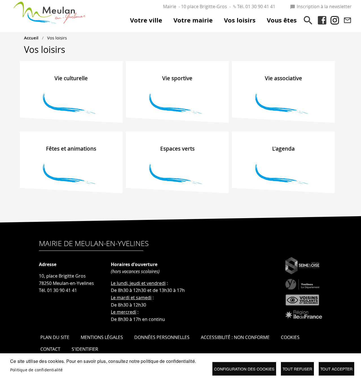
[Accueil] (49, 7)
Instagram (335, 20)
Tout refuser (297, 369)
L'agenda (283, 148)
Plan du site (54, 337)
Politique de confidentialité (36, 369)
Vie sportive (177, 78)
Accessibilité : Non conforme (235, 337)
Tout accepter (336, 369)
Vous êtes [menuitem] (282, 20)
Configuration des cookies (244, 369)
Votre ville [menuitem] (146, 20)
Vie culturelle (71, 78)
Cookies (290, 337)
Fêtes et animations (71, 148)
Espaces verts (177, 148)
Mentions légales (102, 337)
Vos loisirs (57, 38)
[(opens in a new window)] (303, 265)
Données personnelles (162, 337)
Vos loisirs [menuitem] (240, 20)
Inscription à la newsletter (324, 6)
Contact (347, 20)
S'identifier (85, 349)
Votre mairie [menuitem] (193, 20)
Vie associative (283, 78)
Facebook (322, 20)
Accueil (31, 38)
